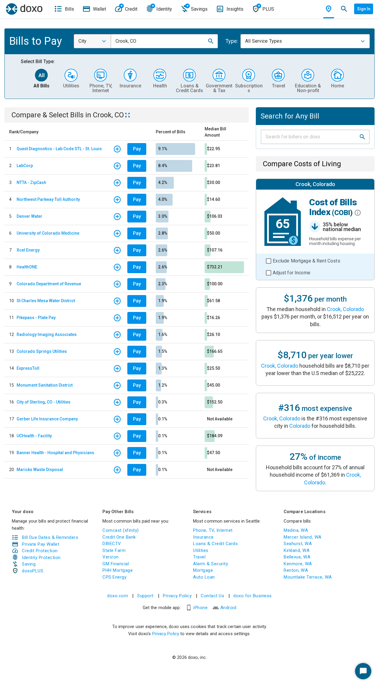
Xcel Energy (28, 250)
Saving (29, 564)
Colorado (299, 426)
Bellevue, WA (297, 557)
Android (228, 607)
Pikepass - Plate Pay (36, 317)
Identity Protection (41, 557)
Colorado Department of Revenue (49, 283)
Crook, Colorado (345, 309)
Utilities (200, 550)
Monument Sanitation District (45, 385)
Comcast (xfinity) (120, 530)
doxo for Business (252, 595)
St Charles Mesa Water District (46, 300)
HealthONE (27, 267)
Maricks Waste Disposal (40, 469)
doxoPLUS (32, 571)
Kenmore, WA (298, 563)
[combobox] (92, 41)
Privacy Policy (177, 595)
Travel (199, 557)
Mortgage (203, 570)
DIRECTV (111, 543)
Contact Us (212, 595)
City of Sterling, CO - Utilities (43, 402)
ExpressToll (28, 368)
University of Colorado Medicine (48, 233)
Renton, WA (296, 570)
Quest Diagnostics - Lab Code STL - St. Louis (59, 148)
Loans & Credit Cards (215, 543)
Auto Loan (204, 577)
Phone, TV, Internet (213, 530)
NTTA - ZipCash (31, 182)
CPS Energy (114, 577)
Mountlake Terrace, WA (308, 577)
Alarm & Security (210, 563)
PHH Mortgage (117, 570)
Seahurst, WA (298, 543)
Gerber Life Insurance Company (47, 419)
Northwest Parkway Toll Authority (48, 199)
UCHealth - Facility (34, 435)
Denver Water (29, 216)
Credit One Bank (119, 537)
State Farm (114, 550)
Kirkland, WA (296, 550)
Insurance (203, 537)
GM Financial (115, 563)
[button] (210, 41)
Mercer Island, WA (303, 537)
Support (145, 595)
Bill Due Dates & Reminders (50, 537)
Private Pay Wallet (40, 544)
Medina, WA (296, 530)
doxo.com (117, 595)
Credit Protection (40, 550)
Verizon (110, 557)
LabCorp (25, 165)
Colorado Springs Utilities (42, 351)
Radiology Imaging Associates (47, 334)
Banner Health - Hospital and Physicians (55, 452)
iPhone (200, 607)
